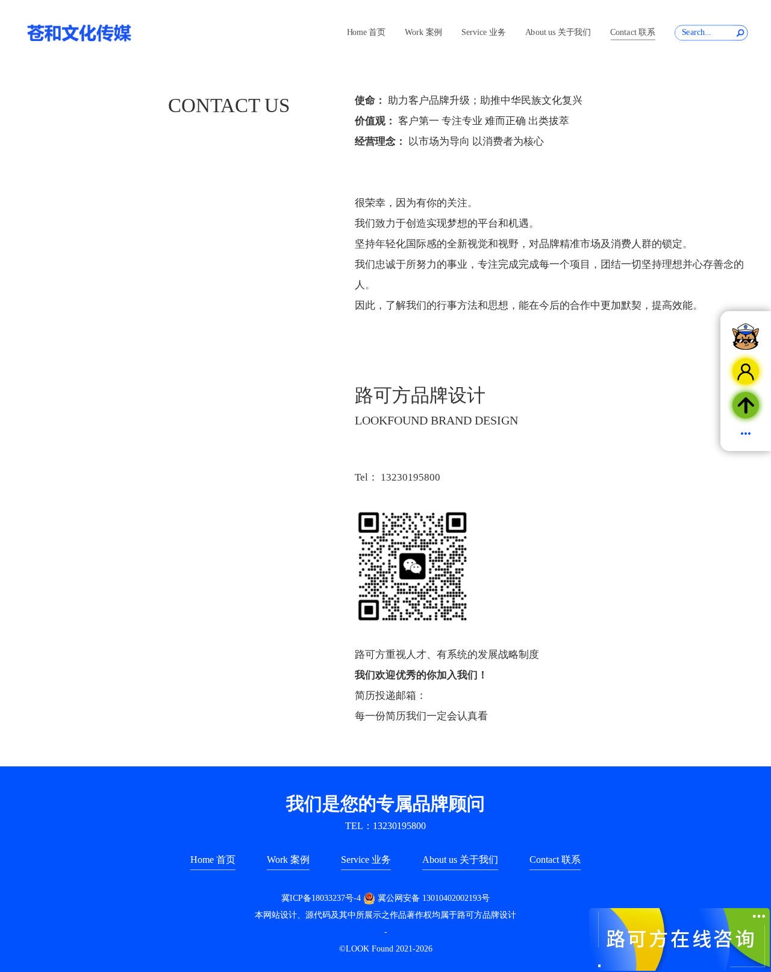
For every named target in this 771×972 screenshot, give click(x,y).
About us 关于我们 (558, 32)
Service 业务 (483, 32)
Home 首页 (366, 32)
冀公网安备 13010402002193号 (434, 898)
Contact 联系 (632, 32)
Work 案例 (423, 32)
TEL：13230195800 (385, 826)
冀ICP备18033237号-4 (321, 898)
